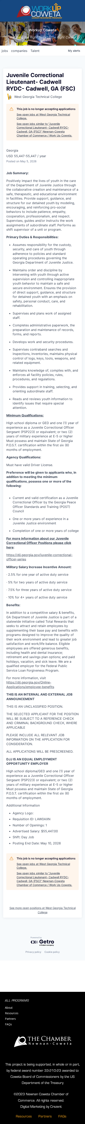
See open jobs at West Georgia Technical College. (43, 116)
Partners (10, 1019)
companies (19, 51)
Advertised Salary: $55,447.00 (35, 831)
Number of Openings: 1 (30, 825)
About (9, 1007)
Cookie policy (52, 951)
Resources (11, 1013)
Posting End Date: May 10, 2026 (37, 843)
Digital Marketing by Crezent (41, 1106)
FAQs (8, 1024)
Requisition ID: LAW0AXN (31, 819)
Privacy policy (33, 951)
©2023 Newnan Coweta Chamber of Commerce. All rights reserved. (41, 1096)
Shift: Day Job (23, 837)
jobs (5, 51)
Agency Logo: (23, 813)
